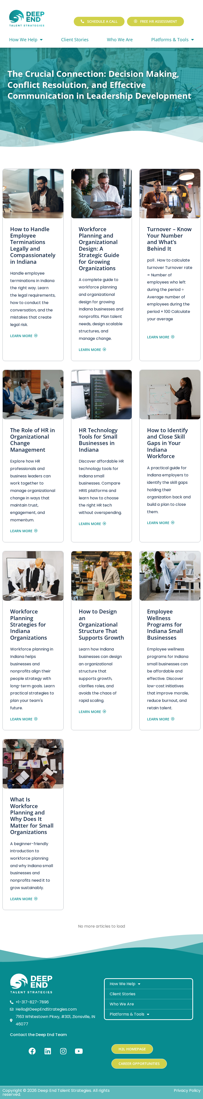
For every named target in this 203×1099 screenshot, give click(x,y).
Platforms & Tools (127, 1014)
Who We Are (120, 39)
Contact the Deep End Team (38, 1035)
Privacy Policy (187, 1090)
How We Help (23, 39)
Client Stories (75, 39)
